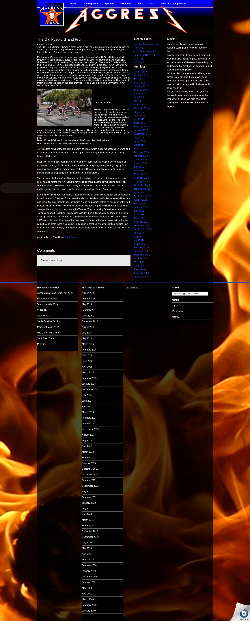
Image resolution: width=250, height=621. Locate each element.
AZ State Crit (140, 62)
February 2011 (141, 222)
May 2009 (139, 262)
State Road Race (45, 338)
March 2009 (140, 269)
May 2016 (139, 101)
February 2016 (141, 108)
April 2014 (139, 145)
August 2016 (140, 93)
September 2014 (142, 134)
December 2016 (142, 90)
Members (126, 3)
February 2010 (141, 247)
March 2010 (140, 244)
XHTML (175, 317)
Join (140, 3)
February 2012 (141, 203)
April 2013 (139, 170)
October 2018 (141, 75)
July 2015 (139, 112)
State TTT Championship (173, 3)
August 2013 (140, 163)
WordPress (177, 311)
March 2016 (140, 104)
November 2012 (142, 189)
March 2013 (140, 174)
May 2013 (139, 167)
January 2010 (141, 251)
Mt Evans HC (43, 344)
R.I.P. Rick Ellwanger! (144, 51)
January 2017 (141, 86)
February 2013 (141, 178)
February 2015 (141, 126)
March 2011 (140, 218)
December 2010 (142, 225)
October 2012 (141, 192)
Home (74, 3)
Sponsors (110, 3)
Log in (175, 305)
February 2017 (141, 82)
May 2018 (139, 79)
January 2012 (141, 207)
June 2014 (139, 141)
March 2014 (140, 148)
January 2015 (141, 130)
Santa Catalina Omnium (49, 321)
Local (151, 3)
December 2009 (142, 254)
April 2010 (139, 240)
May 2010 (139, 236)
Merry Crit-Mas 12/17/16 (49, 327)
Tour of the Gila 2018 (144, 55)
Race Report (71, 237)
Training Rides (91, 3)
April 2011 (139, 214)
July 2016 (139, 97)
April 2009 (139, 265)
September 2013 (142, 159)
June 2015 (139, 115)
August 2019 (140, 71)
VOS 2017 (139, 58)
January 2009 (141, 276)
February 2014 (141, 152)
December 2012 (142, 185)
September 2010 (142, 229)
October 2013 (141, 156)
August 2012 (140, 200)
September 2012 (142, 196)
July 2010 (139, 233)
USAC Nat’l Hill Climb (48, 332)
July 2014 (139, 137)
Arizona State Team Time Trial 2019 (55, 293)
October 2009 (141, 258)
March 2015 (140, 123)
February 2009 (141, 273)
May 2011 (139, 211)
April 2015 (139, 119)
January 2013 (141, 181)
